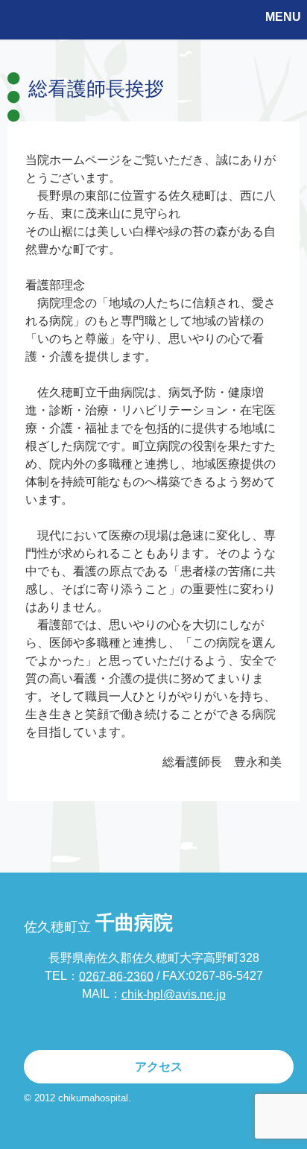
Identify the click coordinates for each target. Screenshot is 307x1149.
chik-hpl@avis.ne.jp (173, 994)
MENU (283, 16)
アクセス (159, 1066)
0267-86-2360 (116, 975)
